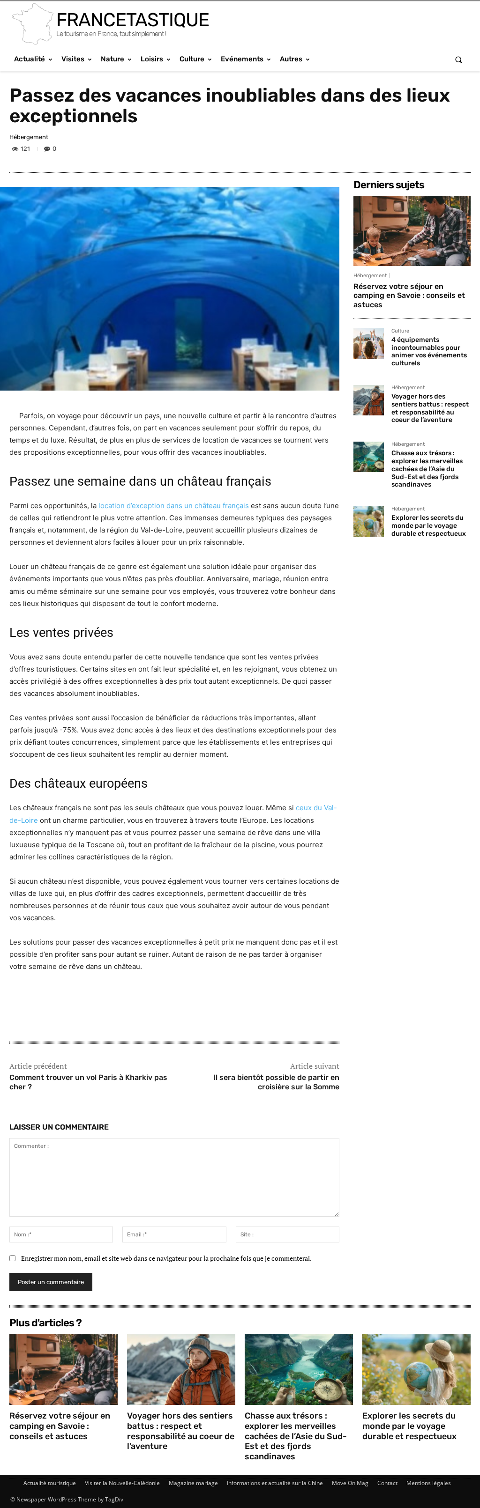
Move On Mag (350, 1483)
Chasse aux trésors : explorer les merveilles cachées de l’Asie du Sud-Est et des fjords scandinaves (427, 468)
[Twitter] (417, 150)
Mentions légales (428, 1483)
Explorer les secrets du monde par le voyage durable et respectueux (428, 526)
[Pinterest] (438, 150)
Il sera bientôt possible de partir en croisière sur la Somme (276, 1082)
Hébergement (28, 137)
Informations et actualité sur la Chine (275, 1483)
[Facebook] (395, 150)
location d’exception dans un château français (173, 505)
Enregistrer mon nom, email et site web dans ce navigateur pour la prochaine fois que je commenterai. (166, 1258)
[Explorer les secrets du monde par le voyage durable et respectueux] (368, 521)
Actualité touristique (49, 1483)
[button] (459, 59)
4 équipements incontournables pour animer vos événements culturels (429, 351)
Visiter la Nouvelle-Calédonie (122, 1483)
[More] (461, 150)
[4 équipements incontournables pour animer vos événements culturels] (368, 343)
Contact (387, 1483)
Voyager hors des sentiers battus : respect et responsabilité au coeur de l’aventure (430, 408)
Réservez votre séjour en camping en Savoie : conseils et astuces (409, 295)
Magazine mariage (193, 1483)
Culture (400, 331)
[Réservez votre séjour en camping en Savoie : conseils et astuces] (412, 231)
